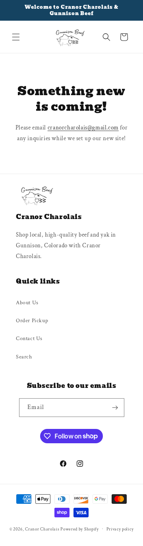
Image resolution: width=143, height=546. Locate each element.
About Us (27, 302)
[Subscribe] (115, 407)
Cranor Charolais (42, 529)
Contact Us (29, 338)
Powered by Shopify (79, 529)
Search (24, 356)
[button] (16, 37)
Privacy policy (120, 529)
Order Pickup (32, 320)
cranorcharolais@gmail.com (83, 127)
